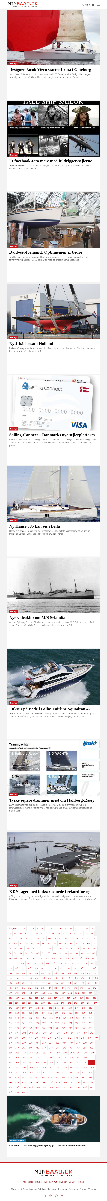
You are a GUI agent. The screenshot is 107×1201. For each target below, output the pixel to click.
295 (56, 1027)
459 (17, 1092)
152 (94, 973)
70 (39, 948)
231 (69, 1003)
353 (91, 1047)
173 (49, 983)
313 (91, 1032)
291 (30, 1027)
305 (38, 1032)
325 (82, 1037)
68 (27, 948)
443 (85, 1082)
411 (44, 1072)
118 (53, 963)
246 (77, 1008)
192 (81, 988)
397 (38, 1067)
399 (51, 1067)
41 (55, 938)
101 (33, 958)
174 (56, 983)
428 (70, 1077)
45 (77, 938)
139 (10, 973)
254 (43, 1013)
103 (47, 958)
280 (44, 1022)
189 (62, 988)
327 (96, 1037)
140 (17, 973)
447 (24, 1087)
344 (30, 1047)
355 (17, 1052)
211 (30, 998)
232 (75, 1003)
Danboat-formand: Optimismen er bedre (45, 252)
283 (63, 1022)
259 (77, 1013)
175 (62, 983)
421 (23, 1077)
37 (32, 938)
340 (91, 1042)
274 (91, 1018)
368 (17, 1057)
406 (11, 1072)
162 (69, 978)
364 (79, 1052)
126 (16, 968)
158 (43, 978)
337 (71, 1042)
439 (58, 1082)
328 (10, 1042)
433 (17, 1082)
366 (93, 1052)
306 (45, 1032)
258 (70, 1013)
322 (62, 1037)
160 (56, 978)
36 (27, 938)
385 (44, 1062)
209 (17, 998)
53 (32, 943)
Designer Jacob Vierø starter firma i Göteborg (50, 69)
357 (31, 1052)
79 (89, 948)
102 (40, 958)
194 (94, 988)
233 (82, 1003)
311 (78, 1032)
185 (36, 988)
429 (76, 1077)
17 (10, 933)
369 (24, 1057)
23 (42, 933)
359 (44, 1052)
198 (30, 993)
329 (17, 1042)
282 (57, 1022)
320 (50, 1037)
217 (68, 998)
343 (23, 1047)
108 (80, 958)
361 (58, 1052)
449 (38, 1087)
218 (74, 998)
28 (70, 933)
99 (21, 958)
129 (36, 968)
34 (15, 938)
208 (10, 998)
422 (30, 1077)
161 (62, 978)
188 (55, 988)
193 (88, 988)
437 (44, 1082)
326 (89, 1037)
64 (94, 943)
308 (59, 1032)
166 (96, 978)
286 (83, 1022)
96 (93, 953)
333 (44, 1042)
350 (71, 1047)
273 (84, 1018)
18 (15, 933)
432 (10, 1082)
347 (51, 1047)
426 (56, 1077)
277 (24, 1022)
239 (30, 1008)
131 (48, 968)
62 (83, 943)
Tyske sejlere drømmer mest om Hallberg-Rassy (51, 800)
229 (56, 1003)
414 (64, 1072)
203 (63, 993)
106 (67, 958)
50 (15, 943)
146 (56, 973)
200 (43, 993)
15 (87, 928)
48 (94, 938)
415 (70, 1072)
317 (30, 1037)
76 (72, 948)
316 (23, 1037)
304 (31, 1032)
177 (75, 983)
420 (17, 1077)
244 (63, 1008)
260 (83, 1013)
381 (17, 1062)
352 (84, 1047)
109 (87, 958)
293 (43, 1027)
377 (78, 1057)
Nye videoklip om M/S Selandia (37, 617)
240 (37, 1008)
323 (69, 1037)
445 (10, 1087)
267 (44, 1018)
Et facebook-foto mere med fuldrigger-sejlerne (50, 161)
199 (36, 993)
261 (90, 1013)
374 (58, 1057)
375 (65, 1057)
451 (51, 1087)
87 (43, 953)
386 (51, 1062)
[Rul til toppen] (103, 1197)
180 (95, 983)
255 (50, 1013)
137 (88, 968)
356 (24, 1052)
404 (85, 1067)
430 (83, 1077)
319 (43, 1037)
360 (51, 1052)
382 (24, 1062)
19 (20, 933)
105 (60, 958)
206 (84, 993)
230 (62, 1003)
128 (29, 968)
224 (23, 1003)
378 (85, 1057)
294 (50, 1027)
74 (61, 948)
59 (66, 943)
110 (93, 958)
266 (37, 1018)
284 (70, 1022)
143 (36, 973)
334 (50, 1042)
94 (82, 953)
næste (25, 1092)
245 (70, 1008)
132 (55, 968)
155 (23, 978)
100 (27, 958)
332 (37, 1042)
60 (71, 943)
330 (24, 1042)
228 (49, 1003)
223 (16, 1003)
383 (30, 1062)
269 (58, 1018)
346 (44, 1047)
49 (10, 943)
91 (66, 953)
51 (21, 943)
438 (51, 1082)
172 (43, 983)
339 (85, 1042)
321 (56, 1037)
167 (10, 983)
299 (83, 1027)
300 (90, 1027)
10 (60, 928)
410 (38, 1072)
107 (73, 958)
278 (30, 1022)
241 (43, 1008)
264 (24, 1018)
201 (50, 993)
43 (66, 938)
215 (55, 998)
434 (24, 1082)
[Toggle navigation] (98, 5)
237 (17, 1008)
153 (10, 978)
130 (42, 968)
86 (37, 953)
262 (10, 1018)
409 (31, 1072)
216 (62, 998)
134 (68, 968)
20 (26, 933)
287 (90, 1022)
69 (33, 948)
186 (42, 988)
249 (10, 1013)
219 (81, 998)
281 (50, 1022)
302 (17, 1032)
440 (65, 1082)
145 (49, 973)
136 (81, 968)
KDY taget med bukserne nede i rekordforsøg (49, 891)
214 (49, 998)
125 (10, 968)
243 (57, 1008)
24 (47, 933)
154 (17, 978)
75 (66, 948)
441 (71, 1082)
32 (92, 933)
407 (17, 1072)
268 (51, 1018)
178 (82, 983)
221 (94, 998)
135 (74, 968)
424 (43, 1077)
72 (50, 948)
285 (77, 1022)
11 (66, 928)
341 (10, 1047)
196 (17, 993)
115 (34, 963)
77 (78, 948)
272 (77, 1018)
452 (58, 1087)
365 (86, 1052)
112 (16, 963)
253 (36, 1013)
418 (90, 1072)
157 (36, 978)
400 (58, 1067)
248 (90, 1008)
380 (10, 1062)
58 (60, 943)
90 (60, 953)
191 (75, 988)
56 (49, 943)
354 (10, 1052)
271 (71, 1018)
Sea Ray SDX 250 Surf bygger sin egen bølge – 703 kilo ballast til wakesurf (47, 1145)
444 (91, 1082)
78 (83, 948)
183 (23, 988)
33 (10, 938)
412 (51, 1072)
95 (88, 953)
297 (70, 1027)
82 (15, 953)
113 (22, 963)
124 (91, 963)
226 (36, 1003)
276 (17, 1022)
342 (17, 1047)
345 (37, 1047)
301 (10, 1032)
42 (60, 938)
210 (24, 998)
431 (90, 1077)
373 (51, 1057)
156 (30, 978)
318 (36, 1037)
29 (75, 933)
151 (88, 973)
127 (23, 968)
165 (89, 978)
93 (77, 953)
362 (65, 1052)
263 (17, 1018)
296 (63, 1027)
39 (44, 938)
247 (83, 1008)
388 (64, 1062)
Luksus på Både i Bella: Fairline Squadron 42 (50, 709)
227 (43, 1003)
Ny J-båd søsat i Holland (31, 343)
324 (76, 1037)
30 (80, 933)
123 (85, 963)
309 (65, 1032)
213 (42, 998)
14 (82, 928)
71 (44, 948)
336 (64, 1042)
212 (36, 998)
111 (10, 963)
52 (26, 943)
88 (49, 953)
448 (31, 1087)
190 (69, 988)
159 (49, 978)
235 (95, 1003)
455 (78, 1087)
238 (24, 1008)
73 (55, 948)
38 (38, 938)
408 (24, 1072)
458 (10, 1092)
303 (24, 1032)
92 (71, 953)
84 (26, 953)
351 (78, 1047)
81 (10, 953)
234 (89, 1003)
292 (36, 1027)
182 (16, 988)
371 (38, 1057)
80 (94, 948)
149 (75, 973)
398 (44, 1067)
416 (77, 1072)
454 (71, 1087)
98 (15, 958)
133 (61, 968)
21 (31, 933)
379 (92, 1057)
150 (82, 973)
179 (88, 983)
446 (17, 1087)
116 (41, 963)
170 (30, 983)
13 (76, 928)
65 (10, 948)
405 (92, 1067)
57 (55, 943)
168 (17, 983)
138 (94, 968)
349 (64, 1047)
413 (57, 1072)
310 (72, 1032)
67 (21, 948)
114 (28, 963)
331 (30, 1042)
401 (65, 1067)
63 (88, 943)
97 (10, 958)
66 (15, 948)
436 (37, 1082)
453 (64, 1087)
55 (43, 943)
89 (54, 953)
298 (77, 1027)
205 (77, 993)
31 (86, 933)
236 (10, 1008)
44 (71, 938)
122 (79, 963)
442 (78, 1082)
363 (72, 1052)
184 (29, 988)
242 (50, 1008)
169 (23, 983)
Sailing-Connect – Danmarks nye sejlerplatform (52, 434)
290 (24, 1027)
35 (21, 938)
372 (44, 1057)
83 (21, 953)
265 (30, 1018)
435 (30, 1082)
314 (10, 1037)
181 (10, 988)
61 (77, 943)
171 (36, 983)
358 (38, 1052)
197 (23, 993)
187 (49, 988)
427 (63, 1077)
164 (82, 978)
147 (62, 973)
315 (17, 1037)
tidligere (12, 928)
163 (76, 978)
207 (90, 993)
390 (78, 1062)
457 (92, 1087)
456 (85, 1087)
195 (10, 993)
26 (58, 933)
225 (29, 1003)
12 (71, 928)
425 (50, 1077)
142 (29, 973)
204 (70, 993)
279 (37, 1022)
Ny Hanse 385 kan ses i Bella (34, 526)
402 (72, 1067)
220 (88, 998)
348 (58, 1047)
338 (78, 1042)
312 (85, 1032)
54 (38, 943)
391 (85, 1062)
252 (30, 1013)
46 (83, 938)
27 (64, 933)
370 (31, 1057)
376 (71, 1057)
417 (83, 1072)
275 (10, 1022)
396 (31, 1067)
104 (53, 958)
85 (32, 953)
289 (17, 1027)
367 (10, 1057)
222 (10, 1003)
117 (47, 963)
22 (37, 933)
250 (17, 1013)
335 (57, 1042)
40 (49, 938)
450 (44, 1087)
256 (57, 1013)
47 (88, 938)
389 (71, 1062)
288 (10, 1027)
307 (52, 1032)
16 (92, 928)
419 (10, 1077)
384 (37, 1062)
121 (72, 963)
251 (23, 1013)
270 (65, 1018)
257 (63, 1013)
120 (66, 963)
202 (56, 993)
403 (79, 1067)
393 (10, 1067)
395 (24, 1067)
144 (42, 973)
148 (69, 973)
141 (23, 973)
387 (58, 1062)
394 (17, 1067)
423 (36, 1077)
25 (53, 933)
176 (69, 983)
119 (60, 963)
